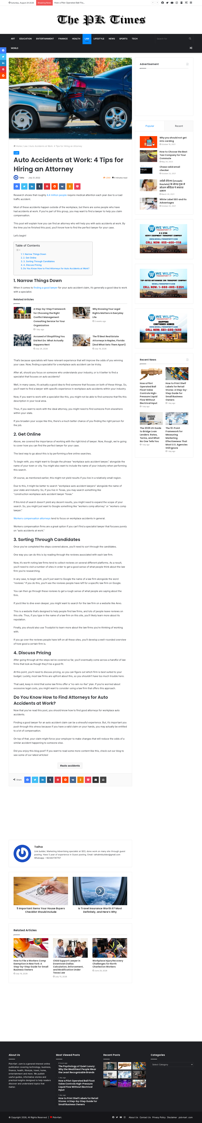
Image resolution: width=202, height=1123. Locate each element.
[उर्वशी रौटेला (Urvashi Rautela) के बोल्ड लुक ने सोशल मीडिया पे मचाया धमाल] (148, 185)
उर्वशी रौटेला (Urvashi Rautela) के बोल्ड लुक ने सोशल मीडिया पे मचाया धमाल (172, 185)
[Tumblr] (39, 186)
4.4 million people (57, 195)
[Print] (103, 780)
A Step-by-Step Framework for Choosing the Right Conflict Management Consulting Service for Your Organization (49, 317)
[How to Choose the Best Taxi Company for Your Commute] (148, 156)
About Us (133, 1117)
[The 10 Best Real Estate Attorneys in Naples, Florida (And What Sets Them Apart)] (81, 340)
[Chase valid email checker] (148, 171)
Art (13, 38)
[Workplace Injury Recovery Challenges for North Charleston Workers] (109, 948)
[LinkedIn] (32, 186)
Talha (21, 177)
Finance (63, 38)
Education (25, 38)
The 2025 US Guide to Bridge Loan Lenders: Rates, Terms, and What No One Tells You (150, 434)
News (112, 38)
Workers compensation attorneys (32, 518)
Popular (150, 125)
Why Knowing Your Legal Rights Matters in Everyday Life (107, 313)
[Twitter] (24, 186)
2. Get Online (29, 257)
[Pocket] (77, 186)
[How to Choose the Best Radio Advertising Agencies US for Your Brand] (139, 1074)
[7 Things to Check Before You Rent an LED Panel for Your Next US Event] (124, 1083)
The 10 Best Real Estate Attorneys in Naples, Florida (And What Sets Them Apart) (109, 340)
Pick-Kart (57, 1117)
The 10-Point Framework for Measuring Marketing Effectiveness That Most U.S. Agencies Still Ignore (176, 438)
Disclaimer (172, 1117)
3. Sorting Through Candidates (39, 261)
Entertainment (45, 38)
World (14, 48)
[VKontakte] (62, 186)
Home (18, 146)
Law (87, 38)
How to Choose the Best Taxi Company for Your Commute (173, 155)
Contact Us (145, 1117)
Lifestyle (99, 38)
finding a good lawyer (46, 287)
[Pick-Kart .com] (101, 20)
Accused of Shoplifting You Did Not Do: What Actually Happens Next (49, 340)
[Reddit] (54, 186)
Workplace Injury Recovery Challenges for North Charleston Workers (107, 963)
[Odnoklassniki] (70, 186)
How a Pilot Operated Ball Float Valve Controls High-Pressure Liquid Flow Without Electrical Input (102, 2)
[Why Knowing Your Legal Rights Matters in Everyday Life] (81, 313)
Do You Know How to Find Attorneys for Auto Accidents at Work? (56, 268)
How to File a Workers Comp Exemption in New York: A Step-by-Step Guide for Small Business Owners (31, 965)
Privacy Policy (159, 1117)
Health (76, 38)
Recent (179, 125)
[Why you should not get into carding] (148, 142)
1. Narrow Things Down (34, 254)
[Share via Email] (95, 780)
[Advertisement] (70, 813)
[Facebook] (17, 186)
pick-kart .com (186, 1117)
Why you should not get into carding (173, 139)
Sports (123, 38)
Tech (135, 38)
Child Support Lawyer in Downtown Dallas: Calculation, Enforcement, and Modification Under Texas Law (68, 966)
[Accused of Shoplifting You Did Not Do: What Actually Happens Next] (22, 340)
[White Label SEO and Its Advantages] (148, 204)
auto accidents (71, 765)
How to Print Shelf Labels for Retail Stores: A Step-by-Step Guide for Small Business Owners (176, 391)
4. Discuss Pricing (32, 265)
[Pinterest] (47, 186)
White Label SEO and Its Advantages (173, 201)
